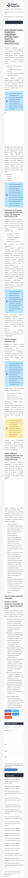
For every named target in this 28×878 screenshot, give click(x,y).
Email (6, 751)
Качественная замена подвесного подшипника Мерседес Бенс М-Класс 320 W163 (13, 865)
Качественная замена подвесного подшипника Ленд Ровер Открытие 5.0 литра (13, 800)
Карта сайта (6, 876)
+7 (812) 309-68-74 (18, 9)
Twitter (16, 710)
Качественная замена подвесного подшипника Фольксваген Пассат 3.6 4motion (12, 823)
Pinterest (9, 717)
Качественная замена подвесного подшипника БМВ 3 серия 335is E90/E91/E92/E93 (12, 781)
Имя (5, 744)
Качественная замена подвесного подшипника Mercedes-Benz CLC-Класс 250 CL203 (13, 811)
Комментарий (7, 730)
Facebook (8, 710)
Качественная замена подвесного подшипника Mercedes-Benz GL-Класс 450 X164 (13, 793)
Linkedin (16, 714)
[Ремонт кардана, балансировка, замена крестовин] (14, 6)
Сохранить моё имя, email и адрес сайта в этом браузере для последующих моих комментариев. (14, 765)
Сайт (5, 756)
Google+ (8, 714)
